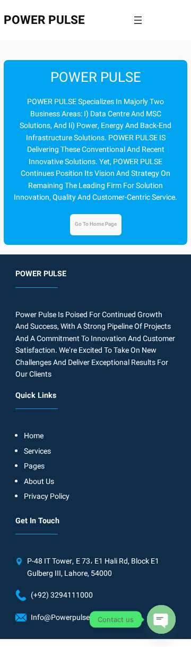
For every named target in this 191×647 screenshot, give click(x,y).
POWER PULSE (44, 20)
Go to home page (96, 224)
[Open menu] (138, 20)
